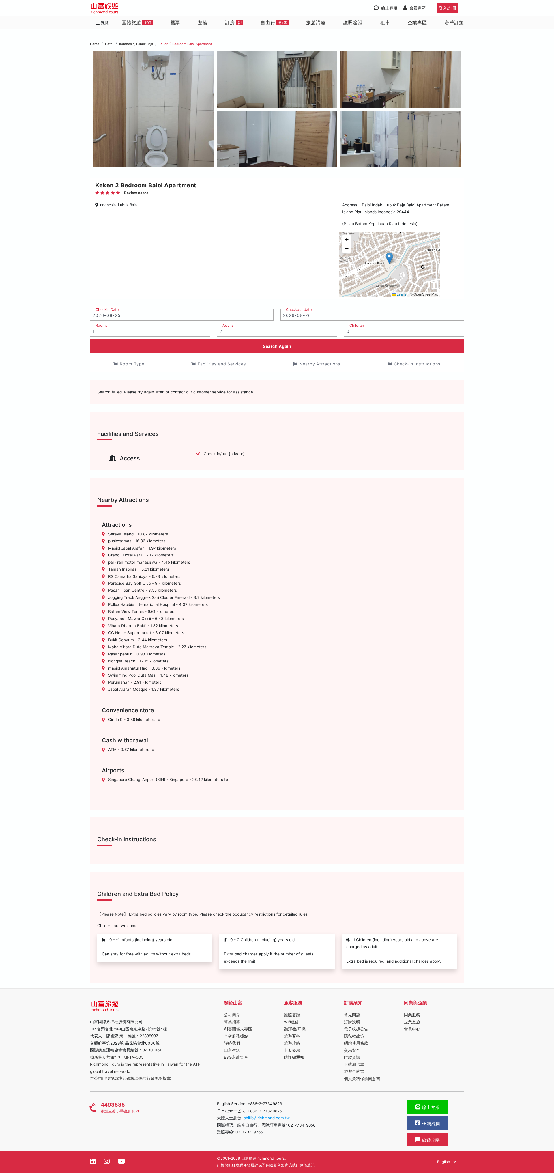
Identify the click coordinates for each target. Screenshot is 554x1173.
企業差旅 (412, 1022)
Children (356, 325)
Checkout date (299, 309)
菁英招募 (232, 1022)
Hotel (109, 44)
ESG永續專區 (236, 1057)
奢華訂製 (454, 22)
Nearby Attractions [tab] (319, 363)
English (444, 1161)
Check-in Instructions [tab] (417, 363)
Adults (228, 325)
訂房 (233, 22)
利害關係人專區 (238, 1029)
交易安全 (352, 1050)
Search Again (277, 346)
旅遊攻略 (292, 1043)
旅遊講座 (315, 22)
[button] (389, 258)
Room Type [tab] (132, 363)
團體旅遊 (137, 22)
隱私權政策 (354, 1036)
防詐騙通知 (294, 1057)
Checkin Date (107, 309)
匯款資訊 (352, 1057)
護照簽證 (353, 22)
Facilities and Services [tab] (222, 363)
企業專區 (417, 22)
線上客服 (430, 1107)
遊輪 (202, 22)
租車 (385, 22)
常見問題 (352, 1015)
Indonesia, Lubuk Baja (136, 44)
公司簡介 (232, 1015)
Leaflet (401, 294)
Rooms (102, 325)
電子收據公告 (356, 1029)
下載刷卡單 (354, 1064)
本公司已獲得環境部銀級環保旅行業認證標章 (130, 1078)
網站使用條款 (356, 1043)
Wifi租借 (291, 1022)
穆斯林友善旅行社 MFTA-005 (116, 1057)
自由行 (274, 22)
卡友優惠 (292, 1050)
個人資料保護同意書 (362, 1078)
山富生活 (232, 1050)
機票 (175, 22)
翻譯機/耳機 (295, 1029)
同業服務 (412, 1015)
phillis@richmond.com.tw (267, 1118)
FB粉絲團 (430, 1123)
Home (94, 44)
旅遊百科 (292, 1036)
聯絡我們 (232, 1043)
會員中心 (412, 1029)
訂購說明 (352, 1022)
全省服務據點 (236, 1036)
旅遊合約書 (354, 1071)
